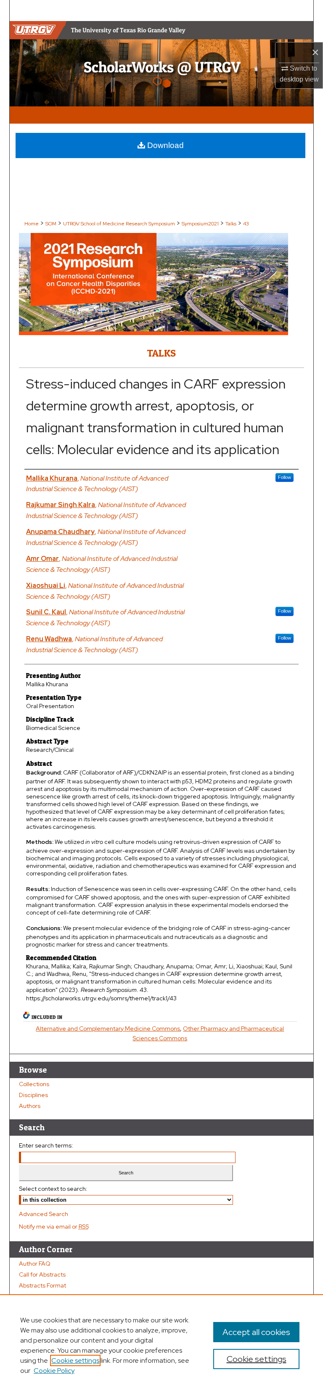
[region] (161, 1345)
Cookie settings (75, 1360)
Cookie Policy (54, 1370)
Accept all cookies (256, 1332)
